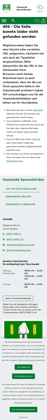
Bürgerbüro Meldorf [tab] (18, 196)
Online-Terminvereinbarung (18, 298)
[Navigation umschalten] (4, 21)
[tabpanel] (23, 286)
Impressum (23, 417)
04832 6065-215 (15, 239)
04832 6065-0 (13, 234)
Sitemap (36, 139)
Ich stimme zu (23, 367)
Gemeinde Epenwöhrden (24, 8)
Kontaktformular (14, 161)
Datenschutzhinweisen (27, 360)
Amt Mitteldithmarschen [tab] (21, 189)
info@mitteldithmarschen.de (20, 244)
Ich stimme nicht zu (24, 376)
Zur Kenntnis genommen (23, 409)
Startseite (38, 110)
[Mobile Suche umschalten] (13, 20)
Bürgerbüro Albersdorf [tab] (20, 204)
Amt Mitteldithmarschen (18, 250)
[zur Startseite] (6, 8)
